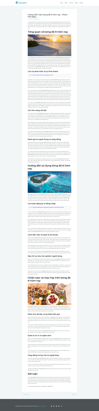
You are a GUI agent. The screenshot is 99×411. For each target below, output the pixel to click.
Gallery (76, 2)
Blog (29, 18)
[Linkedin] (59, 406)
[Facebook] (51, 406)
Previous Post (25, 394)
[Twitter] (53, 406)
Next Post (74, 394)
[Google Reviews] (61, 406)
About (66, 2)
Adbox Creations (42, 406)
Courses (71, 2)
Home (61, 2)
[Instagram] (56, 406)
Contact (81, 2)
